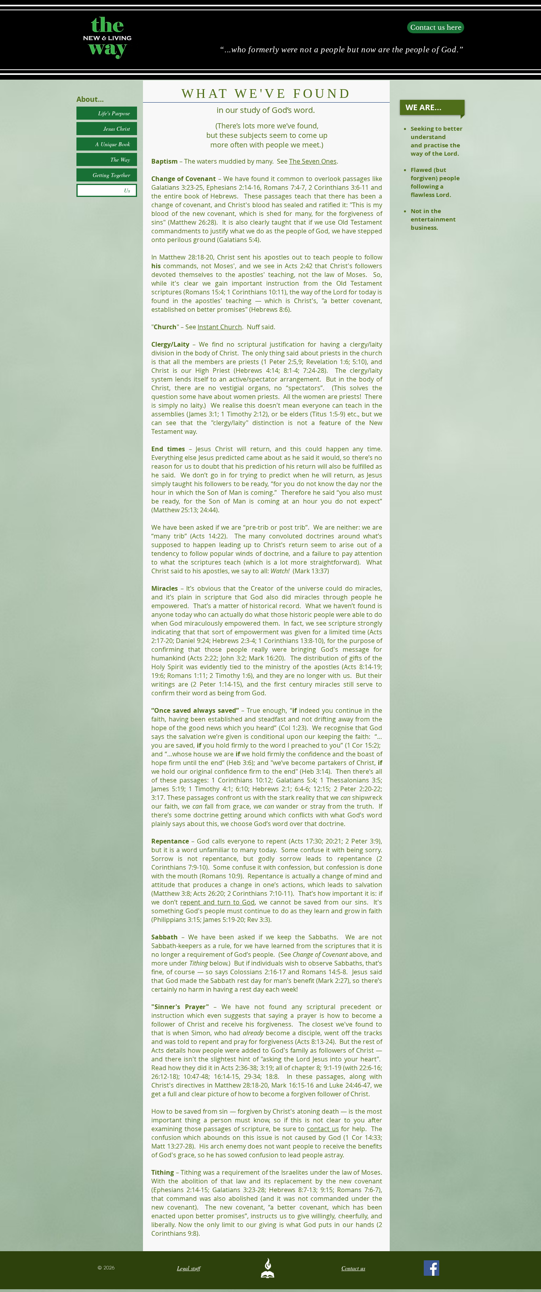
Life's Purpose (114, 113)
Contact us (353, 1268)
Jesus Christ (116, 128)
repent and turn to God (217, 902)
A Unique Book (112, 144)
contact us (323, 1128)
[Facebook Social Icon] (431, 1268)
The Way (120, 159)
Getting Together (111, 175)
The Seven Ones (313, 161)
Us (127, 190)
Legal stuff (188, 1268)
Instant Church (220, 327)
